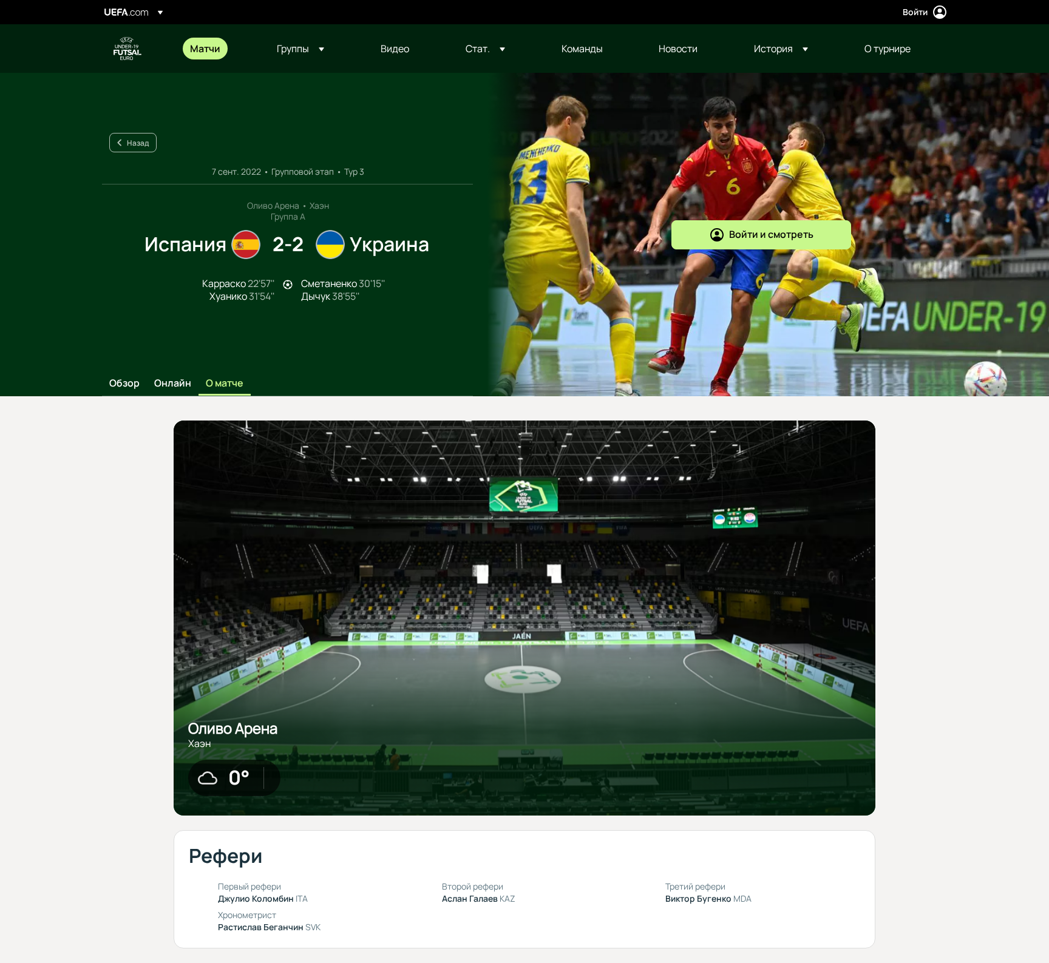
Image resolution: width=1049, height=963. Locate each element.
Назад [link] (138, 143)
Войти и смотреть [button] (771, 234)
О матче (224, 383)
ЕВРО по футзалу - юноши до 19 (127, 48)
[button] (300, 48)
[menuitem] (218, 48)
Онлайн (172, 383)
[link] (205, 48)
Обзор (124, 383)
